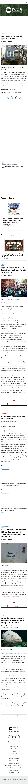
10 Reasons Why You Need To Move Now (13, 417)
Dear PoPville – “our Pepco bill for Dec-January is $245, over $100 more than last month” (13, 533)
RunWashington (14, 770)
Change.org (6, 303)
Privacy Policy (14, 753)
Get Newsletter (20, 2)
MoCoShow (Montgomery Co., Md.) (14, 765)
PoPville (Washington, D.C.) (14, 767)
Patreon (14, 751)
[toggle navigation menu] (26, 2)
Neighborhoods (5, 615)
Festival (3, 264)
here (25, 702)
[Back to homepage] (4, 2)
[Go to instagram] (16, 736)
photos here (12, 89)
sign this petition (8, 390)
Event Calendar (14, 746)
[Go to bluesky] (19, 736)
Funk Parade (15, 306)
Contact (14, 744)
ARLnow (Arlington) (14, 758)
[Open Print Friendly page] (19, 97)
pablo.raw (17, 299)
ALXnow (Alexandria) (14, 760)
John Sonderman (19, 650)
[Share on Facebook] (8, 97)
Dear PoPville (5, 526)
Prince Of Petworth (8, 41)
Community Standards (14, 741)
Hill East (3, 33)
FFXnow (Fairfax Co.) (14, 763)
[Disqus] (14, 144)
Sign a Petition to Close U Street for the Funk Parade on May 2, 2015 (13, 270)
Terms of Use (14, 755)
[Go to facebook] (12, 736)
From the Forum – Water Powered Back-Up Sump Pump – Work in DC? (12, 620)
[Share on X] (12, 97)
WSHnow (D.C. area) (14, 772)
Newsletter (14, 748)
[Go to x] (9, 736)
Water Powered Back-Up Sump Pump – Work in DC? (13, 653)
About (14, 739)
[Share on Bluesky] (16, 97)
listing (2, 69)
